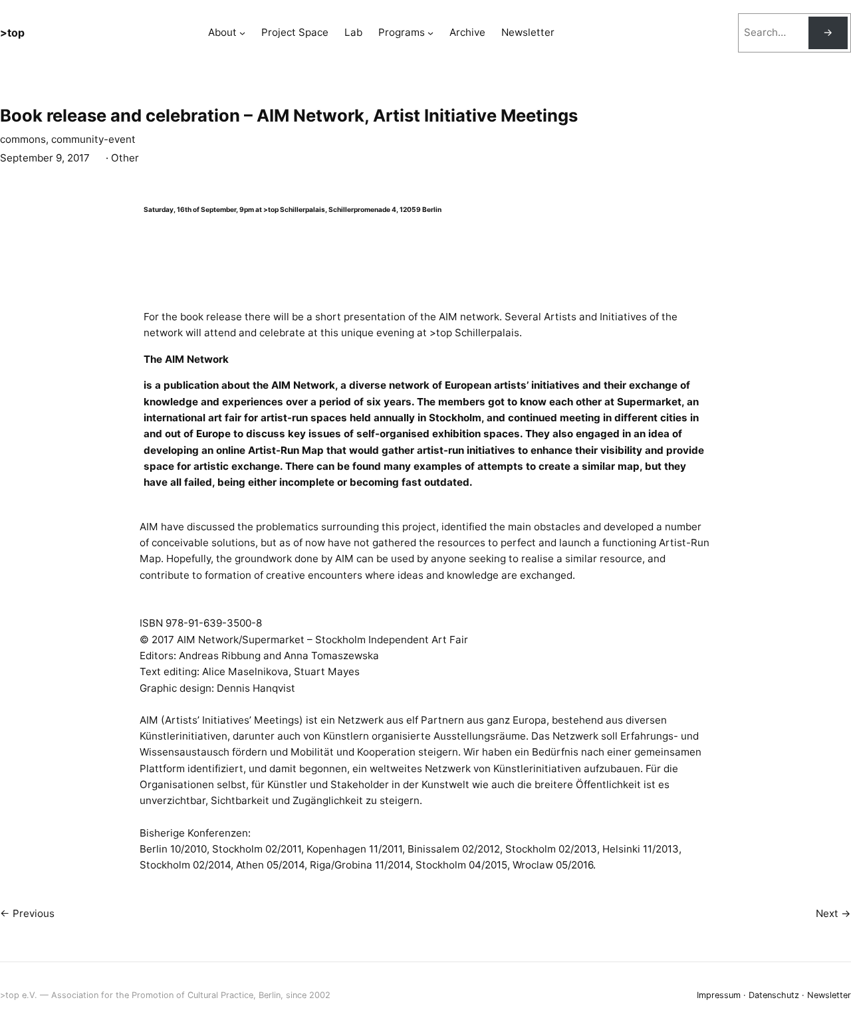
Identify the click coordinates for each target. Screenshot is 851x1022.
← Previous (27, 913)
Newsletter (829, 995)
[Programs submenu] (430, 33)
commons (23, 139)
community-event (93, 139)
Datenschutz (774, 995)
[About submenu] (242, 33)
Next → (833, 913)
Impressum (719, 995)
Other (125, 158)
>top (12, 32)
